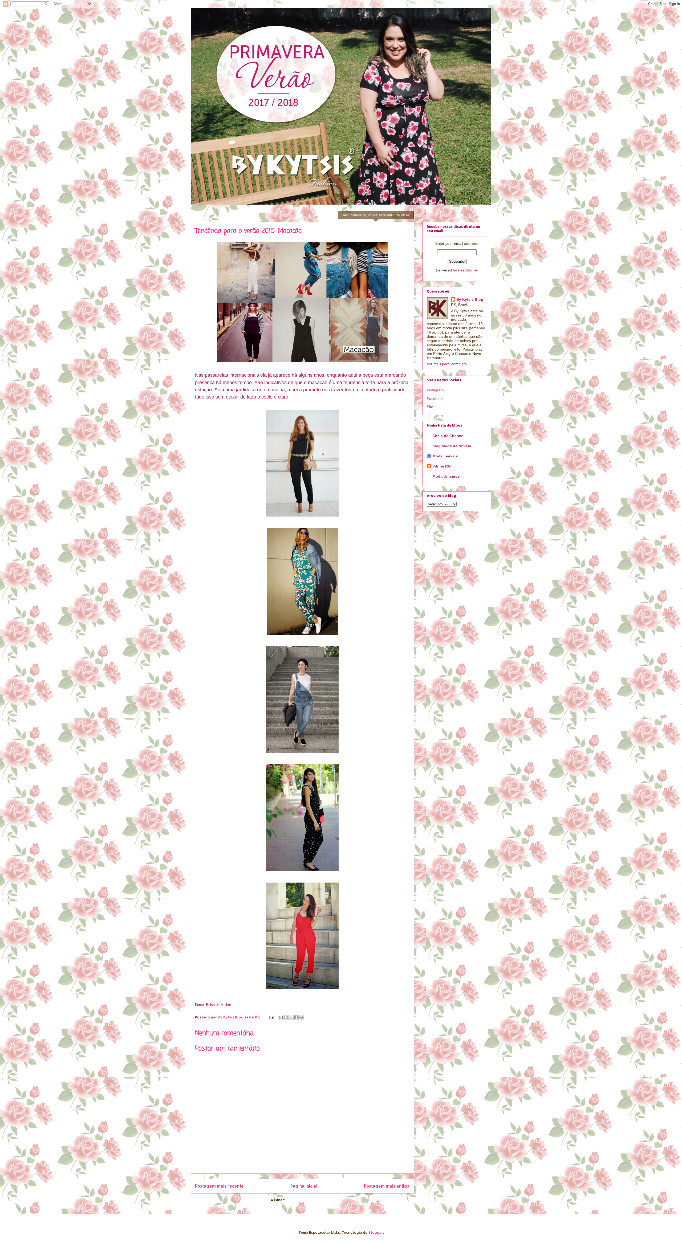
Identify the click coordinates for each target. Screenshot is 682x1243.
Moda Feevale (445, 456)
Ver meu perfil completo (447, 364)
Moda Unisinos (446, 476)
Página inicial (304, 1186)
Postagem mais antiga (387, 1186)
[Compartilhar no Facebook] (296, 1017)
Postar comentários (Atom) (310, 1200)
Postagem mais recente (219, 1186)
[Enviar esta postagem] (271, 1017)
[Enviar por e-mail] (280, 1017)
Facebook (435, 398)
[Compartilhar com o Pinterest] (301, 1017)
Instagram (435, 390)
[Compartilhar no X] (291, 1017)
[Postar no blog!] (286, 1017)
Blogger (375, 1232)
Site (430, 407)
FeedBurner (468, 270)
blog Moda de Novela (451, 446)
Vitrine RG (441, 466)
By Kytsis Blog (469, 299)
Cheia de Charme (447, 436)
